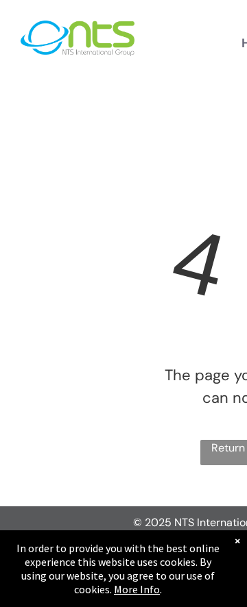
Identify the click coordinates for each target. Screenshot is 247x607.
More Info (137, 589)
